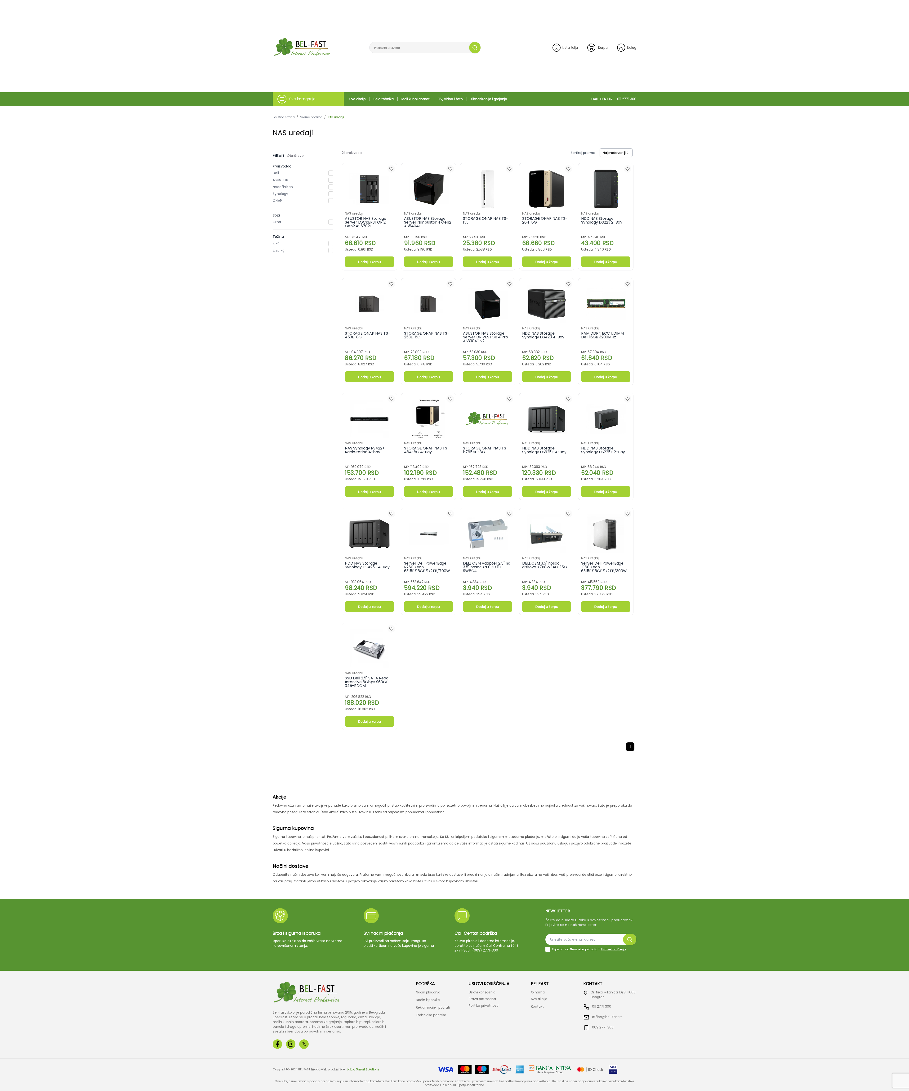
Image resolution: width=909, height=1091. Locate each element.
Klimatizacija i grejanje (489, 99)
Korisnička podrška (431, 1015)
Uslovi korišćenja (482, 992)
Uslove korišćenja (613, 949)
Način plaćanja (428, 992)
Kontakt (537, 1006)
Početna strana (284, 117)
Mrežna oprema (311, 117)
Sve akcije (357, 99)
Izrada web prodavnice (328, 1069)
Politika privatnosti (484, 1005)
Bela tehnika (384, 99)
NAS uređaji (336, 117)
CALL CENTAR (613, 99)
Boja (276, 215)
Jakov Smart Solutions (363, 1069)
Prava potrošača (482, 999)
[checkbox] (547, 949)
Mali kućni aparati (415, 99)
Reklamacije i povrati (433, 1007)
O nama (538, 992)
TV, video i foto (450, 99)
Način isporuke (428, 999)
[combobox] (616, 152)
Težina (278, 236)
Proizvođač (282, 166)
